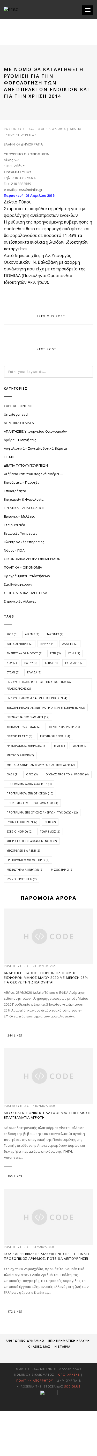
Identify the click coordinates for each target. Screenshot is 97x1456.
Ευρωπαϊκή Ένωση (55, 736)
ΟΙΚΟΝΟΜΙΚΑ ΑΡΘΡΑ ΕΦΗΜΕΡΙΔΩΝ (32, 558)
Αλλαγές (70, 644)
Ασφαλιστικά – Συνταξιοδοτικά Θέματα (35, 448)
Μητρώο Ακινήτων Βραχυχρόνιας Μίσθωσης (41, 765)
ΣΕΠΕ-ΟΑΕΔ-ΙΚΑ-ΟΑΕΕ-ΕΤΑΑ (25, 592)
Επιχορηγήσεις (19, 736)
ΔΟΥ (12, 663)
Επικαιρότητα (15, 491)
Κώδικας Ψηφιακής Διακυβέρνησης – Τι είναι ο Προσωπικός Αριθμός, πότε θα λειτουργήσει (47, 1256)
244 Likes (15, 1035)
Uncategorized (16, 414)
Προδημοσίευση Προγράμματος (32, 803)
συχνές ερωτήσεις (21, 879)
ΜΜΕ (59, 746)
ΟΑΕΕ (32, 774)
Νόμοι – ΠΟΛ (14, 550)
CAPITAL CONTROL (18, 406)
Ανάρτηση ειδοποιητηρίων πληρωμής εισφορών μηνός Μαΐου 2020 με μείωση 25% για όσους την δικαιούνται (46, 977)
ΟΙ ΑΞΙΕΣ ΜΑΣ (39, 1346)
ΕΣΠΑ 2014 (74, 663)
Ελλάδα (34, 672)
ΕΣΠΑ (51, 663)
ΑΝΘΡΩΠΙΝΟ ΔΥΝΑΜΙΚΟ (25, 1340)
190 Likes (15, 1176)
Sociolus (72, 1386)
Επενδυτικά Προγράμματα (28, 717)
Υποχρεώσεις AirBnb (23, 850)
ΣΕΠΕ (50, 822)
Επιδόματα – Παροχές (21, 482)
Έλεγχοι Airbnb (20, 644)
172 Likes (15, 1311)
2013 (12, 634)
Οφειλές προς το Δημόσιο (67, 774)
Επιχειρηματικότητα (64, 727)
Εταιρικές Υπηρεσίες (20, 533)
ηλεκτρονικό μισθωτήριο (28, 860)
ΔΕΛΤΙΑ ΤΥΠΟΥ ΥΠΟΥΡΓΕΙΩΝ (26, 465)
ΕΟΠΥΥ (30, 663)
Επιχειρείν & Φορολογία (24, 499)
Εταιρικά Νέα (14, 525)
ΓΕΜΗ (74, 653)
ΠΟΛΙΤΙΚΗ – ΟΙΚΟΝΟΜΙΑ (23, 567)
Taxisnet (55, 634)
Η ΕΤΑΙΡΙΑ (62, 1346)
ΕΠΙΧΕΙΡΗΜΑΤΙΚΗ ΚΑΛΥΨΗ (69, 1340)
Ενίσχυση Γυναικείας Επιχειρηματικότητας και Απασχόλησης (39, 685)
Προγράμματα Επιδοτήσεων (27, 575)
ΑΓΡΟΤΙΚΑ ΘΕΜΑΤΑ (19, 423)
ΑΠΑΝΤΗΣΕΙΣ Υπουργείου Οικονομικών (35, 431)
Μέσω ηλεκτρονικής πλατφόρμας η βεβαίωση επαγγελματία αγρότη (47, 1115)
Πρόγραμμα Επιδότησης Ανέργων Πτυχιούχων (42, 812)
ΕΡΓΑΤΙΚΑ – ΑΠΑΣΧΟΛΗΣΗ (24, 508)
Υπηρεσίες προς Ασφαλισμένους (32, 841)
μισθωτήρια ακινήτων (25, 869)
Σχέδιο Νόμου (19, 831)
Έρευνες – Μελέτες (19, 516)
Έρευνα (47, 644)
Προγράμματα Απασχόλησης (29, 784)
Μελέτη (79, 746)
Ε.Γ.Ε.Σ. (28, 129)
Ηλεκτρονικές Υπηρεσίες (24, 541)
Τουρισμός (50, 831)
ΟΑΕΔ (12, 774)
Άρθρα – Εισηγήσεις (20, 440)
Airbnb (32, 634)
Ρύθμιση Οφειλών (22, 822)
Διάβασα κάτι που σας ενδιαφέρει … (33, 474)
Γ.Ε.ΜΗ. (9, 457)
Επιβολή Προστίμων (23, 727)
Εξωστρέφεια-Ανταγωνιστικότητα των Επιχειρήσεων (46, 707)
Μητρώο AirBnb (20, 755)
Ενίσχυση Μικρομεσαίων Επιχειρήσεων (37, 698)
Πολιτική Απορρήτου (35, 1380)
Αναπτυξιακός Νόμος (24, 653)
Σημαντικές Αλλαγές (20, 601)
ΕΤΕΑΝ (13, 672)
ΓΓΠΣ (55, 653)
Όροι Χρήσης (69, 1374)
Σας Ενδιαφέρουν (18, 584)
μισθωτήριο (62, 869)
